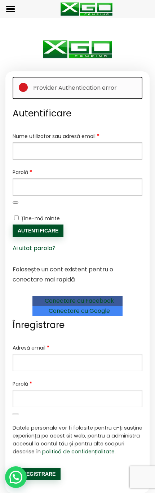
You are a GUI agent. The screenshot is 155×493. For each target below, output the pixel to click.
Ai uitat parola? (34, 248)
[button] (16, 477)
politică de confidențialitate (78, 451)
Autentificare (38, 231)
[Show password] (15, 202)
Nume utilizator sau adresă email (70, 136)
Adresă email (45, 347)
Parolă (36, 172)
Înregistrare (37, 474)
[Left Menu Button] (10, 9)
